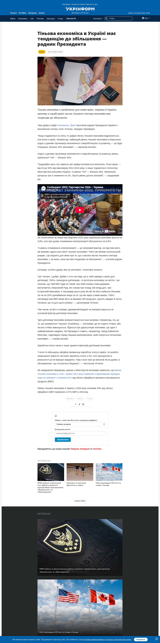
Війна (12, 18)
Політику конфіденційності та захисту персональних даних (107, 640)
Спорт (60, 18)
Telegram (74, 449)
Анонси (41, 13)
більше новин (80, 501)
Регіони (40, 18)
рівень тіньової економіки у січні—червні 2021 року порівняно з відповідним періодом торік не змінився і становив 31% (79, 374)
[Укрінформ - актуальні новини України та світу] (80, 8)
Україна (80, 398)
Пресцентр (32, 13)
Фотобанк (22, 13)
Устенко (89, 398)
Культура (51, 18)
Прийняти (140, 640)
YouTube (97, 449)
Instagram (85, 449)
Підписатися (63, 439)
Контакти (97, 18)
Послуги (13, 13)
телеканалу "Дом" (66, 125)
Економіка (22, 18)
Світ (32, 18)
